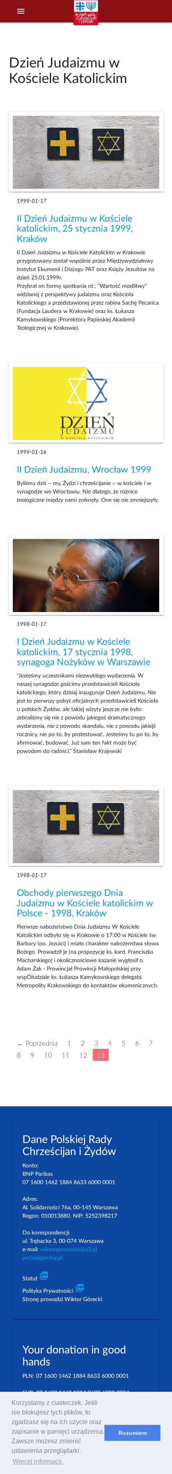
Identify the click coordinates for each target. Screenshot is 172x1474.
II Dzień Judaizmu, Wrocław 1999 (84, 470)
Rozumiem (132, 1433)
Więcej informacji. (38, 1461)
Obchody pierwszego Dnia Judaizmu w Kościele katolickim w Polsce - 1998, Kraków (85, 903)
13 (101, 1055)
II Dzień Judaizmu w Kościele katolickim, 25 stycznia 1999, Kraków (75, 229)
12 (83, 1055)
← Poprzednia (37, 1043)
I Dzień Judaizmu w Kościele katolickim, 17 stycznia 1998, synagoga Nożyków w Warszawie (83, 652)
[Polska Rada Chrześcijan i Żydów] (86, 16)
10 (48, 1055)
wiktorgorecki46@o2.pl (68, 1249)
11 (66, 1055)
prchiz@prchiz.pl (42, 1258)
